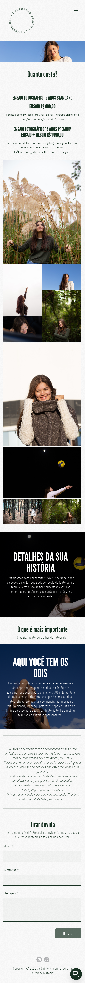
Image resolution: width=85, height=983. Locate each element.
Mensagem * (10, 893)
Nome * (8, 846)
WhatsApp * (11, 870)
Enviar (68, 933)
